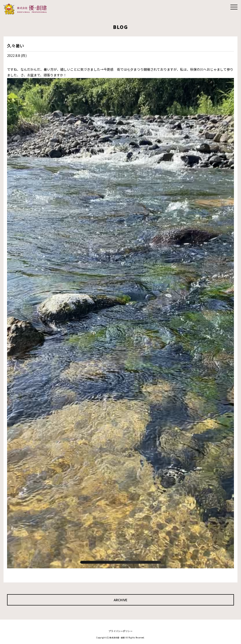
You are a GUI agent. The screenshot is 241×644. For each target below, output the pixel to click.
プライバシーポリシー (120, 631)
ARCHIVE (120, 599)
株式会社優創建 (26, 9)
